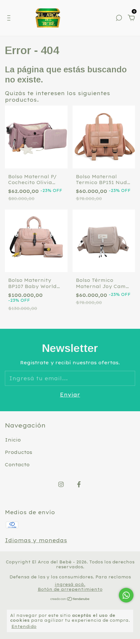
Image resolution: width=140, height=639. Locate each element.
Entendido (23, 626)
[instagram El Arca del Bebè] (61, 484)
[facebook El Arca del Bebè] (79, 484)
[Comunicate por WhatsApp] (126, 595)
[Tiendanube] (70, 599)
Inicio (13, 440)
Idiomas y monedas (36, 540)
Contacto (17, 465)
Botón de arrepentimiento (70, 589)
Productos (18, 452)
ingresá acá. (70, 584)
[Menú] (10, 18)
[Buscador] (119, 18)
